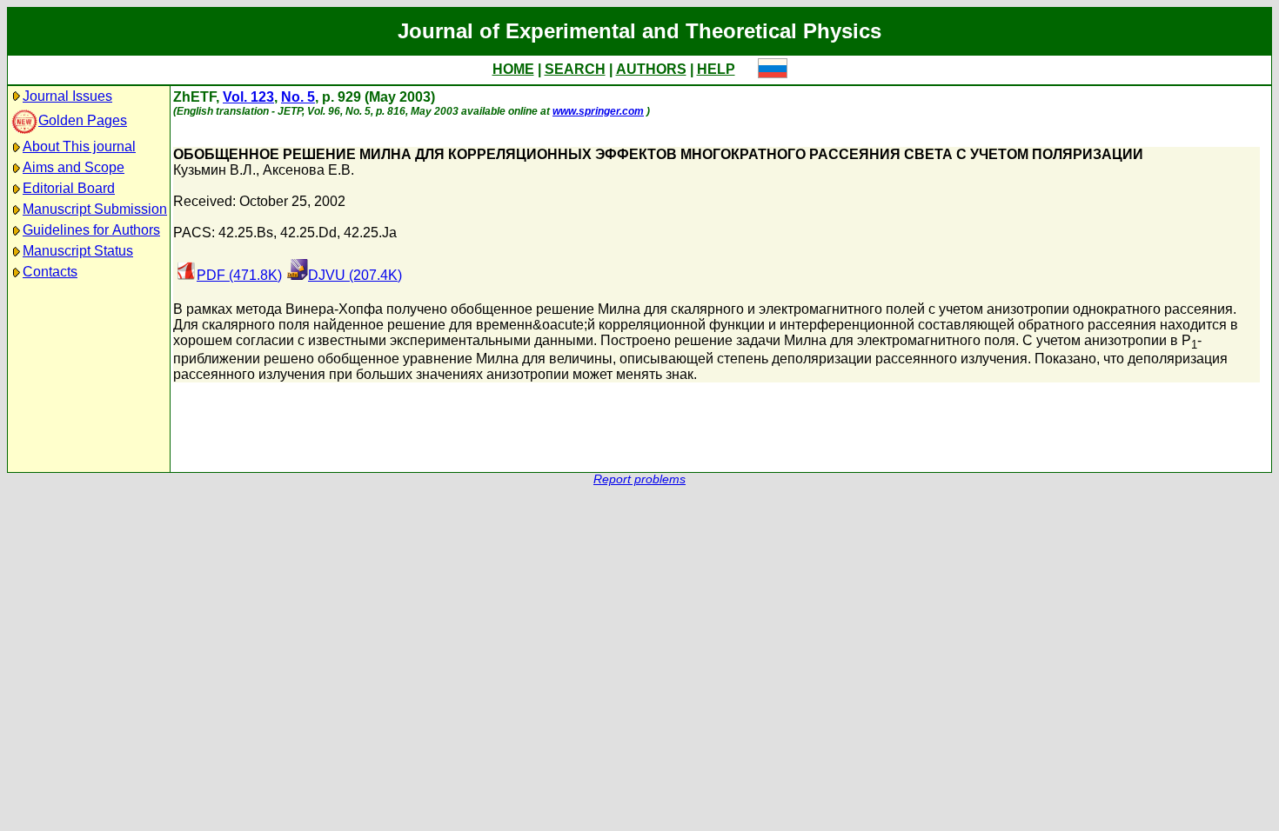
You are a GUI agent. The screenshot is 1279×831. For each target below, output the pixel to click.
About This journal (79, 146)
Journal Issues (67, 96)
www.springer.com (598, 111)
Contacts (50, 271)
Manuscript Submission (95, 209)
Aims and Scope (73, 167)
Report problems (639, 479)
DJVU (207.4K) (355, 275)
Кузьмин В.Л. (214, 170)
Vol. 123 (248, 97)
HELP (716, 69)
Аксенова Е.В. (308, 170)
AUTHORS (651, 69)
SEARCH (575, 69)
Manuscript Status (78, 250)
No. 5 (298, 97)
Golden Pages (82, 120)
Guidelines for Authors (91, 230)
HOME (513, 69)
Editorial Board (69, 188)
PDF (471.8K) (239, 275)
